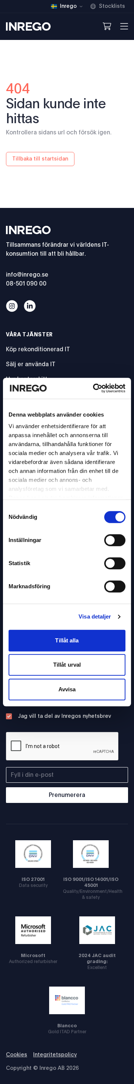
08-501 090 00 (26, 284)
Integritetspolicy (55, 1054)
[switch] (114, 540)
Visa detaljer (95, 616)
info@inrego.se (27, 275)
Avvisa (67, 689)
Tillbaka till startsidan (40, 159)
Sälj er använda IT (30, 364)
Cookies (16, 1054)
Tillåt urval (67, 664)
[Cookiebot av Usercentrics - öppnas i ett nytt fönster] (94, 388)
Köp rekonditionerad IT (38, 349)
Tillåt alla (67, 640)
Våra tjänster (29, 334)
